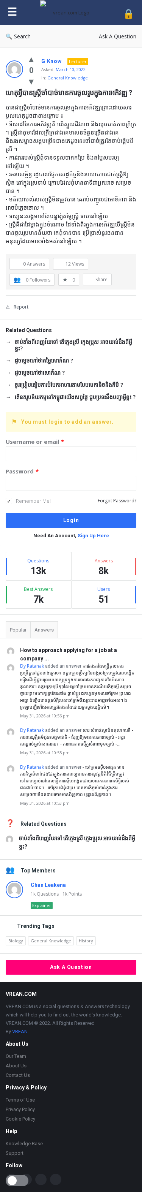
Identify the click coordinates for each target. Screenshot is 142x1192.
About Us (16, 1066)
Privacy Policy (20, 1109)
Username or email (35, 441)
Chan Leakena (48, 885)
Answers (44, 630)
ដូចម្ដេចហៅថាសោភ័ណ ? (40, 372)
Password (22, 471)
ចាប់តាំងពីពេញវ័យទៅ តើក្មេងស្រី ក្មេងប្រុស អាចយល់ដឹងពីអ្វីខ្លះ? (73, 345)
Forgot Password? (117, 500)
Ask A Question (117, 36)
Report (21, 307)
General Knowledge (67, 78)
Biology (15, 940)
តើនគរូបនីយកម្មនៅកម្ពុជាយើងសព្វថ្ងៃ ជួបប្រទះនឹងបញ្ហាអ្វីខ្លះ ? (75, 397)
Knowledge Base (24, 1143)
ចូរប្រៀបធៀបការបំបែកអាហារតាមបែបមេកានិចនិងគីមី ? (69, 385)
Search (22, 36)
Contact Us (18, 1075)
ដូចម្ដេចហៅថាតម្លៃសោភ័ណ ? (44, 360)
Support (14, 1153)
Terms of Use (20, 1100)
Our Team (16, 1056)
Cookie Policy (20, 1119)
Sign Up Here (93, 535)
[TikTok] (41, 1179)
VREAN (20, 1031)
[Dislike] (31, 81)
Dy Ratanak (32, 666)
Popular (18, 630)
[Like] (31, 58)
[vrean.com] (70, 12)
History (86, 940)
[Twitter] (55, 1179)
